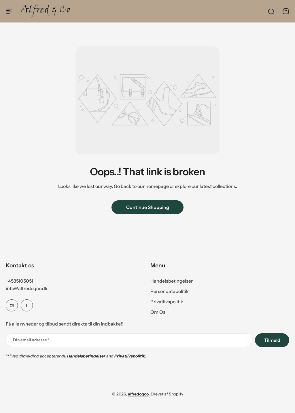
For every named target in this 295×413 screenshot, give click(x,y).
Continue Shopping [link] (147, 207)
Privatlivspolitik (166, 301)
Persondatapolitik (169, 291)
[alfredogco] (45, 11)
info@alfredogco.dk (27, 288)
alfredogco (138, 394)
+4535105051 (19, 281)
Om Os (157, 312)
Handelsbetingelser (171, 281)
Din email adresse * (31, 339)
